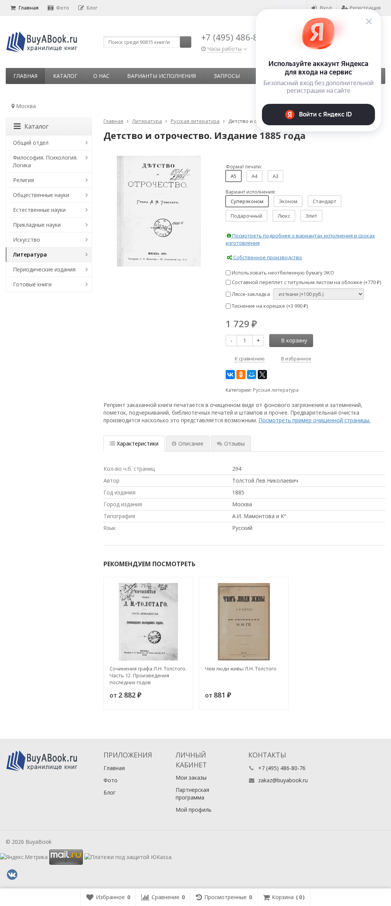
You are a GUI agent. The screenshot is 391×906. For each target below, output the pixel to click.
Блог (92, 7)
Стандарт (324, 201)
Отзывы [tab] (234, 443)
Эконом (288, 201)
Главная (29, 7)
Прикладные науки (37, 224)
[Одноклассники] (241, 374)
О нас (101, 75)
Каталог (65, 75)
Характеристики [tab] (137, 443)
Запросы (227, 75)
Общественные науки (41, 195)
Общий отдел (30, 142)
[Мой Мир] (251, 374)
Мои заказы (191, 777)
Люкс (284, 215)
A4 (254, 176)
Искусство (26, 239)
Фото (62, 7)
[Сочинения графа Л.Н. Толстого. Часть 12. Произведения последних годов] (148, 622)
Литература (30, 254)
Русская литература (276, 390)
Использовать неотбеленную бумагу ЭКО (282, 272)
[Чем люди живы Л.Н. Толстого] (244, 622)
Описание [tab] (191, 443)
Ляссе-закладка (250, 294)
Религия (23, 180)
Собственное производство (267, 257)
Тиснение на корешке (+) (269, 305)
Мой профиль (194, 809)
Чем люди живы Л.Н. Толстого (240, 668)
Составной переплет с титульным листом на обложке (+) (306, 282)
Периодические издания (44, 269)
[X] (262, 374)
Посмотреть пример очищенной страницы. (314, 420)
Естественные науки (39, 209)
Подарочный (246, 215)
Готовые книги (32, 284)
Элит (311, 215)
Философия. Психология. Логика (45, 161)
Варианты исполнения (161, 75)
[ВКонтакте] (230, 374)
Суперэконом (247, 201)
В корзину (294, 340)
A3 (275, 176)
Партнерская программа (192, 793)
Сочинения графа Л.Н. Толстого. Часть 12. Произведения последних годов (148, 675)
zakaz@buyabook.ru (283, 780)
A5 (233, 176)
